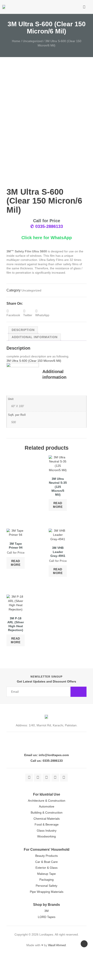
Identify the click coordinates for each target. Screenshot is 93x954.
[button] (70, 7)
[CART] (77, 8)
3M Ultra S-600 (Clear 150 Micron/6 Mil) (33, 360)
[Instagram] (46, 777)
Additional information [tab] (35, 337)
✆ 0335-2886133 (46, 226)
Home (16, 41)
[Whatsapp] (64, 777)
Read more (58, 504)
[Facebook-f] (29, 777)
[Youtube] (55, 777)
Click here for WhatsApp (46, 237)
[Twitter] (38, 777)
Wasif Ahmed (57, 945)
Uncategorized (33, 41)
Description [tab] (23, 330)
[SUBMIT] (79, 692)
